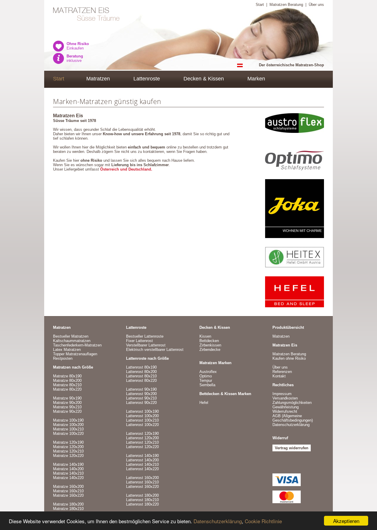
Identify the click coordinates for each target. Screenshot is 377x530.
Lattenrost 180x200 (142, 495)
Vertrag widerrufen (291, 448)
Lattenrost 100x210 (142, 420)
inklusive (75, 58)
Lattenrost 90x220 (141, 402)
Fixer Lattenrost (139, 341)
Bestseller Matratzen (70, 336)
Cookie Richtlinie (263, 521)
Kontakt (279, 376)
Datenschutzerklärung (218, 521)
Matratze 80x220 (67, 389)
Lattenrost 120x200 (142, 438)
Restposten (62, 358)
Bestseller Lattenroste (144, 336)
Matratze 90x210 (67, 407)
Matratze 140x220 (68, 477)
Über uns (316, 4)
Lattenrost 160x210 (142, 482)
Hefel (203, 402)
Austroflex (208, 371)
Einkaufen (78, 46)
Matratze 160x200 (68, 486)
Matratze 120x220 (68, 455)
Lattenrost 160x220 (142, 486)
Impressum (282, 394)
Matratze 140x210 (68, 473)
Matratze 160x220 (68, 495)
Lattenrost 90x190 (141, 389)
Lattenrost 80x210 (141, 376)
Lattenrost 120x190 (142, 433)
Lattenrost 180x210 (142, 500)
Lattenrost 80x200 (141, 371)
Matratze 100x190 (68, 420)
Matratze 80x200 (67, 380)
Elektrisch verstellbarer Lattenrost (154, 349)
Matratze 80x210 (67, 385)
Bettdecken (209, 341)
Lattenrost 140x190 (142, 455)
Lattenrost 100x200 (142, 416)
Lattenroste (146, 79)
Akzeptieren (346, 520)
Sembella (207, 385)
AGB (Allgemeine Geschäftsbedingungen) (292, 418)
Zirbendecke (209, 349)
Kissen (205, 336)
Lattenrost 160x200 (142, 477)
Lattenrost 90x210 (141, 398)
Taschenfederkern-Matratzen (77, 345)
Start (260, 4)
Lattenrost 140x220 (142, 469)
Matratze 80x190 (67, 376)
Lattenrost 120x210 (142, 442)
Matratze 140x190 (68, 464)
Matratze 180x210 (68, 508)
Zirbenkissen (210, 345)
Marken (256, 79)
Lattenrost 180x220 (142, 504)
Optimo (205, 376)
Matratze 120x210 (68, 451)
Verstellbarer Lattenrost (146, 345)
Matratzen (98, 79)
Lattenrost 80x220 (141, 380)
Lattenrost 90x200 (141, 394)
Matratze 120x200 (68, 447)
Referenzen (282, 371)
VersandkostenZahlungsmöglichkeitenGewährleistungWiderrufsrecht (292, 405)
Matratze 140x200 (68, 469)
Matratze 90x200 (67, 402)
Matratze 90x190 (67, 398)
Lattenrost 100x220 (142, 424)
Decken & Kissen (203, 79)
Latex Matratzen (67, 349)
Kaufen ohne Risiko (289, 358)
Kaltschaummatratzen (71, 341)
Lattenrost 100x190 (142, 411)
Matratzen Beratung (286, 4)
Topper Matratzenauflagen (75, 354)
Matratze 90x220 (67, 411)
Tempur (205, 380)
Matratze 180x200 (68, 504)
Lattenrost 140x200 (142, 460)
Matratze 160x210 (68, 491)
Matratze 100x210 (68, 429)
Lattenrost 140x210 (142, 464)
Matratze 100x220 (68, 433)
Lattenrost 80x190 (141, 367)
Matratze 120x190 (68, 442)
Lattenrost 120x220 (142, 447)
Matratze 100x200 (68, 424)
